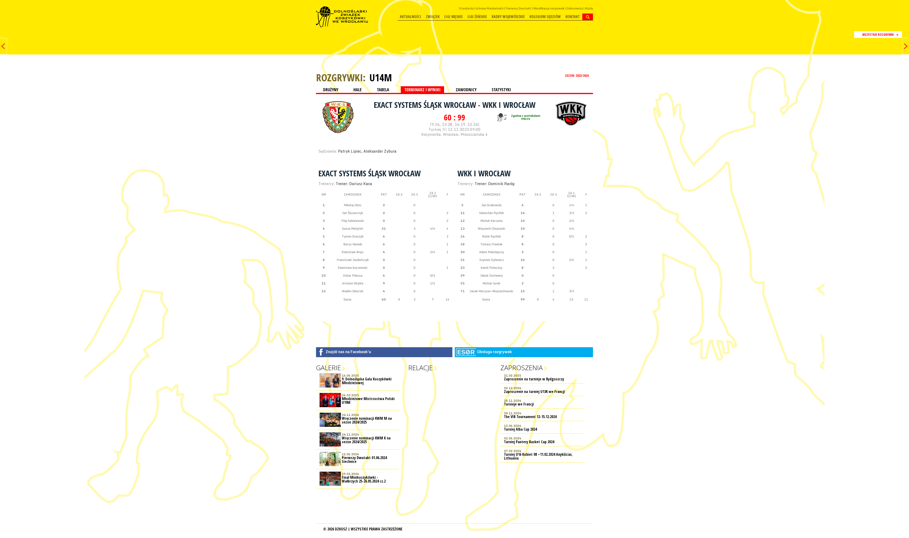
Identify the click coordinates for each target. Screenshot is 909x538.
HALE (357, 89)
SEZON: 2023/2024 (577, 75)
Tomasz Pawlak (491, 244)
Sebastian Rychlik (491, 212)
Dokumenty (575, 8)
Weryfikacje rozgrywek (548, 8)
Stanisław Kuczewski (352, 267)
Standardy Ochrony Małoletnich (481, 8)
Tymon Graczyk (353, 236)
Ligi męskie (453, 16)
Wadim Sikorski (352, 291)
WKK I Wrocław (508, 104)
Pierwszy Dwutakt (518, 8)
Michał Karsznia (491, 220)
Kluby (589, 8)
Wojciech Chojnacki (491, 228)
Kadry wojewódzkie (508, 16)
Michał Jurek (491, 283)
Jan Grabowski (491, 205)
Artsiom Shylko (352, 283)
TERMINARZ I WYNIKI (422, 89)
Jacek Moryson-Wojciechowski (491, 291)
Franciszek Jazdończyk (353, 259)
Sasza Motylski (352, 228)
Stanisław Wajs (353, 252)
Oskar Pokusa (352, 275)
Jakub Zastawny (491, 275)
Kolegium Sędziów (545, 16)
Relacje (420, 367)
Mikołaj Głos (352, 205)
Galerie (328, 367)
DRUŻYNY (330, 89)
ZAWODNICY (466, 89)
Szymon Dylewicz (491, 259)
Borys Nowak (352, 244)
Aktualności (410, 16)
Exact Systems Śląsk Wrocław (426, 104)
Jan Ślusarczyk (352, 212)
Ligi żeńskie (477, 16)
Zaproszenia (521, 367)
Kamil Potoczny (491, 267)
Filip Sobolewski (352, 220)
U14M (380, 77)
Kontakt (573, 16)
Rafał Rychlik (491, 236)
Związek (433, 16)
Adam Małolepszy (491, 252)
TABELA (383, 89)
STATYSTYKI (501, 89)
